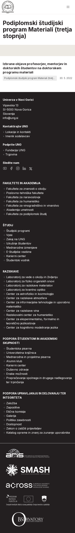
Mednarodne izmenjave (21, 247)
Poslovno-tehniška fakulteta (24, 193)
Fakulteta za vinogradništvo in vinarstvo (32, 205)
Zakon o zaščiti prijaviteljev (24, 428)
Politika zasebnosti (18, 420)
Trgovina (11, 154)
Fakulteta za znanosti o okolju (26, 188)
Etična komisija (15, 411)
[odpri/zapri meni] (68, 7)
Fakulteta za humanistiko (22, 201)
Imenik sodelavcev (17, 136)
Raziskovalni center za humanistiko (29, 315)
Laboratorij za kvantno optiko (25, 289)
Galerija (11, 416)
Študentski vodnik (17, 260)
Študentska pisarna (19, 348)
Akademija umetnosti (19, 209)
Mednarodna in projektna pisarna (28, 357)
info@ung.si (10, 118)
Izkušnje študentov (18, 243)
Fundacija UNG (15, 150)
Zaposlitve (13, 407)
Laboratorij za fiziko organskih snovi (30, 281)
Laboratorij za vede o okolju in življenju (32, 277)
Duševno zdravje (17, 369)
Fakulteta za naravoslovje (23, 197)
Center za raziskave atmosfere (26, 298)
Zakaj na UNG (15, 239)
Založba (11, 403)
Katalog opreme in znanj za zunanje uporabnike (38, 432)
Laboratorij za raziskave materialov (29, 285)
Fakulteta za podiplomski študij (26, 214)
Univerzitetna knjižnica (21, 352)
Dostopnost (14, 424)
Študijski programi (18, 231)
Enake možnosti (16, 373)
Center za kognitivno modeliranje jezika (32, 327)
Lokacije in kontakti (18, 132)
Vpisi (9, 235)
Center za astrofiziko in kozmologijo (30, 294)
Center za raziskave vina (22, 310)
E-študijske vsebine (18, 252)
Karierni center (16, 256)
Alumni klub (14, 361)
